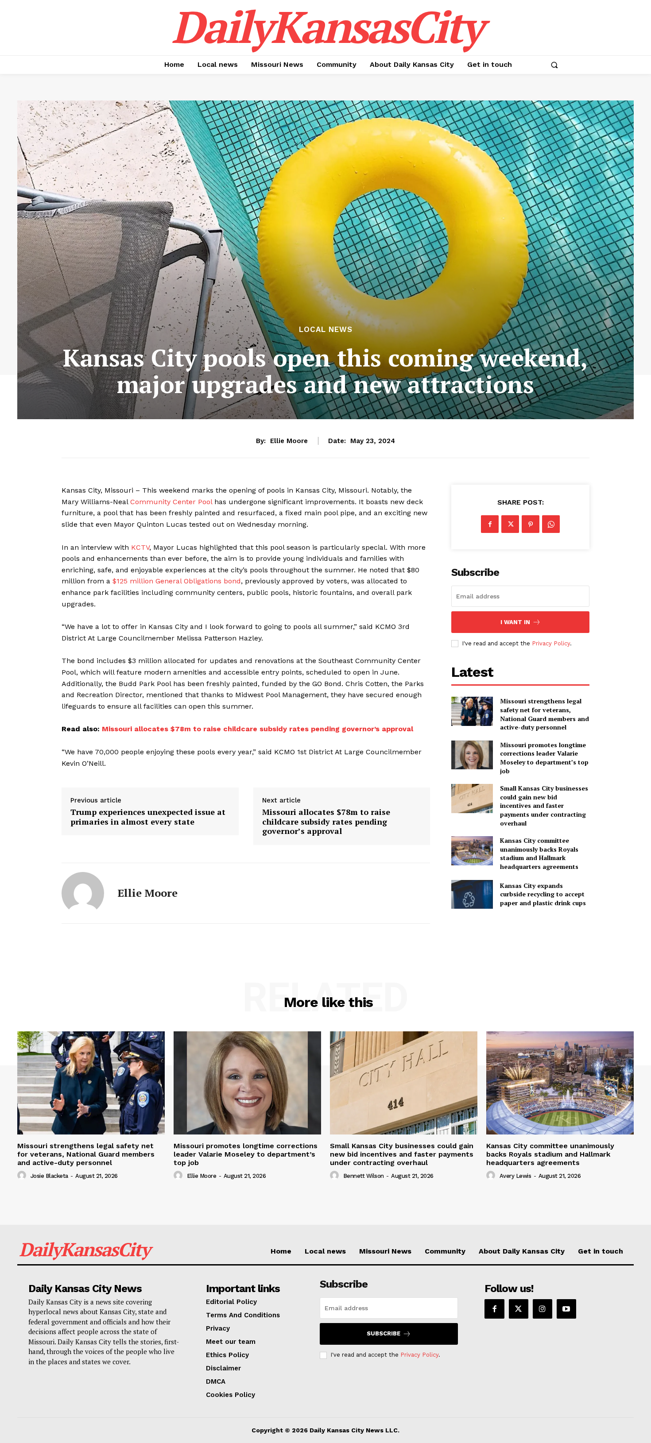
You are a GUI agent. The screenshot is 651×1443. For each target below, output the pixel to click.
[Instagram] (542, 1309)
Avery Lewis (515, 1176)
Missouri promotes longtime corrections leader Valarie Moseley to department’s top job (544, 758)
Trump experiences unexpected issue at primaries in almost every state (147, 816)
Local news (326, 329)
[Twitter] (510, 524)
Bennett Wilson (363, 1176)
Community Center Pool (171, 502)
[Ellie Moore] (83, 893)
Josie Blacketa (49, 1176)
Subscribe (383, 1333)
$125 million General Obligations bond (176, 581)
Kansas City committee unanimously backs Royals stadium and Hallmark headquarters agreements (539, 853)
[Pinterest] (530, 524)
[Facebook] (490, 524)
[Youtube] (566, 1309)
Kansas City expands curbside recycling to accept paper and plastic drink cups (543, 894)
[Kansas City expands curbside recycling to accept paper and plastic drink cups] (471, 894)
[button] (554, 64)
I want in (515, 622)
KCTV (140, 547)
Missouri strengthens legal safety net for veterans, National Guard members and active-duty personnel (544, 714)
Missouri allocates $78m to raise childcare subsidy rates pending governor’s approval (257, 729)
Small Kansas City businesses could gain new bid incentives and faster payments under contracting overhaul (544, 805)
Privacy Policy (551, 643)
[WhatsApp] (551, 524)
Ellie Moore (289, 441)
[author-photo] (23, 1176)
